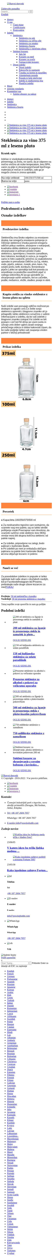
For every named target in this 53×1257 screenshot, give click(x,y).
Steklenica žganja (27, 46)
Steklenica (18, 35)
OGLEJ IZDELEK (22, 640)
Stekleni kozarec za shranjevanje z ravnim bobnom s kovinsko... (26, 761)
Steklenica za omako (28, 43)
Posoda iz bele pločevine (30, 78)
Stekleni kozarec (20, 51)
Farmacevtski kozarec (29, 62)
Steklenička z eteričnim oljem (32, 48)
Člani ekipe (18, 25)
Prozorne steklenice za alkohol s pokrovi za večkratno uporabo (26, 682)
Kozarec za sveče (27, 59)
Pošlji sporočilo (8, 957)
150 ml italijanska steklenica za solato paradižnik (24, 657)
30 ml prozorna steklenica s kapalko (28, 599)
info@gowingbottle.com (18, 916)
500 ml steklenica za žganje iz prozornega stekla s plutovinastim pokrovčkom (29, 711)
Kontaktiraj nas (14, 91)
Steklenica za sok (27, 38)
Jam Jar (22, 54)
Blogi (9, 86)
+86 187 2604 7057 (16, 893)
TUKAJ (9, 587)
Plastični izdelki (26, 83)
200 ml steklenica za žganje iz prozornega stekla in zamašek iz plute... (29, 631)
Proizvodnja (18, 30)
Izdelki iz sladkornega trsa (31, 80)
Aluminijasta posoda (28, 75)
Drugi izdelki (19, 64)
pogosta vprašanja (15, 88)
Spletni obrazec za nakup (24, 94)
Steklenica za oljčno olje (30, 40)
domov (10, 19)
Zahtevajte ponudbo (10, 8)
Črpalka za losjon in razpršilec (33, 72)
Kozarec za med (26, 56)
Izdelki (10, 33)
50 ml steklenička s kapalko (24, 596)
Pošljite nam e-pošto (10, 202)
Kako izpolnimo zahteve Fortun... (27, 870)
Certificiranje (19, 27)
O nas (10, 22)
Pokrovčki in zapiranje (29, 70)
